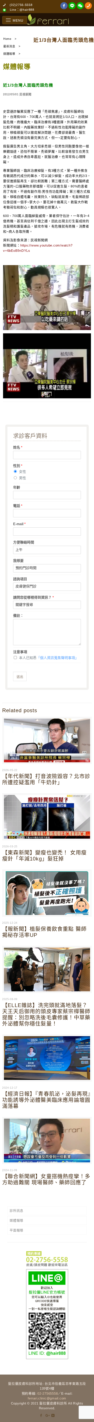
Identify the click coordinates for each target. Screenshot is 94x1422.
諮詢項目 (20, 579)
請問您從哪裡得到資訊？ (33, 597)
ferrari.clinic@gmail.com (47, 1398)
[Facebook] (41, 1415)
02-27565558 (47, 1393)
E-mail (19, 524)
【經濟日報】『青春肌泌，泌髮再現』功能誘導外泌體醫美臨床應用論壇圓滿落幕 (46, 1100)
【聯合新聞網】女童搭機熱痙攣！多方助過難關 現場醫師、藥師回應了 (46, 1179)
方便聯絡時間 (23, 542)
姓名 (17, 447)
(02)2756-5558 (21, 5)
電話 (17, 506)
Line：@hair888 (22, 9)
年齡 (16, 487)
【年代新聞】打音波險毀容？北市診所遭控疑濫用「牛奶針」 (46, 779)
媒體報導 (16, 1220)
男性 (22, 478)
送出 (20, 677)
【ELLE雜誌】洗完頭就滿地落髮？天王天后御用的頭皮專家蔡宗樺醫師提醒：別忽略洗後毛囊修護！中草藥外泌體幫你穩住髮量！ (46, 1014)
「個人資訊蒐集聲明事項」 (57, 658)
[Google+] (47, 1415)
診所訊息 (16, 1210)
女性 (22, 472)
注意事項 (20, 652)
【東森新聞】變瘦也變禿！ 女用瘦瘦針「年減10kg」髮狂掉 (44, 856)
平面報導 (16, 1230)
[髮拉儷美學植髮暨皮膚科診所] (47, 19)
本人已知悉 (48, 658)
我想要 (18, 561)
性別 (17, 466)
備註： (18, 615)
